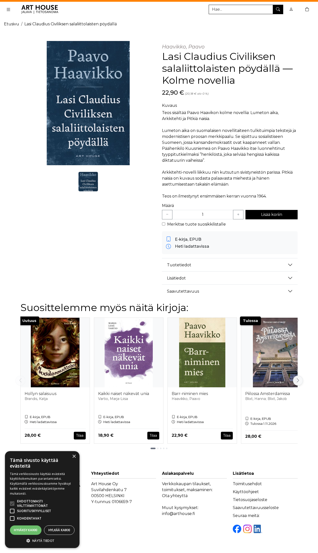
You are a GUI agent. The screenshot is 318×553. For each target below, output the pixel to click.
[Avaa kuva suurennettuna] (88, 103)
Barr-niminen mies (190, 393)
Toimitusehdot (247, 483)
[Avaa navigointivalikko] (8, 9)
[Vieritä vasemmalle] (20, 381)
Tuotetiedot (179, 265)
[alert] (42, 499)
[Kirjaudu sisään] (291, 9)
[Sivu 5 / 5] (166, 448)
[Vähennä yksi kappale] (167, 214)
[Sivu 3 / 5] (160, 448)
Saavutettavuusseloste (256, 507)
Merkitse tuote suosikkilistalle (196, 224)
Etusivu (11, 24)
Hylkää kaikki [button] (59, 530)
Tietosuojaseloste (250, 499)
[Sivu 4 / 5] (163, 448)
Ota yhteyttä (175, 495)
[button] (42, 540)
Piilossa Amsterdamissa (267, 393)
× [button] (74, 456)
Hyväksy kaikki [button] (26, 530)
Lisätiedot (176, 278)
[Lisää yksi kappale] (238, 214)
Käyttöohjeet (246, 491)
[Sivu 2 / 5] (158, 448)
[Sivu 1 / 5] (153, 448)
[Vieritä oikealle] (299, 381)
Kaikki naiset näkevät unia (123, 393)
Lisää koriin (271, 214)
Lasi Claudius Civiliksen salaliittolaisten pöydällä (70, 24)
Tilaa (79, 435)
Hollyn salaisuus (40, 393)
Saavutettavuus (183, 291)
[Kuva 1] (88, 182)
